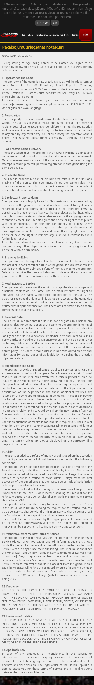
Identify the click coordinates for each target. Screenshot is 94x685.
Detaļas (43, 23)
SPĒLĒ (85, 34)
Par (23, 35)
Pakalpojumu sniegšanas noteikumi (52, 35)
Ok (55, 23)
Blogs (30, 35)
